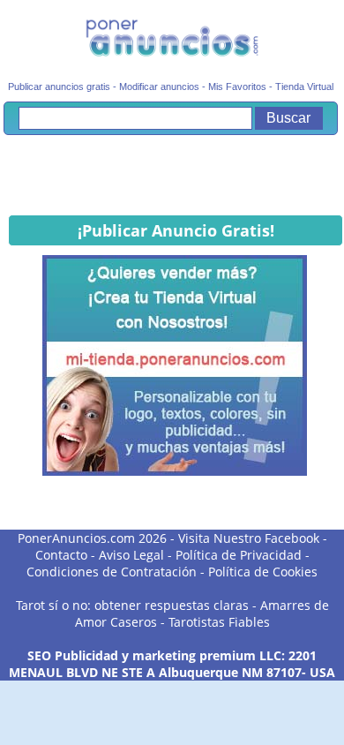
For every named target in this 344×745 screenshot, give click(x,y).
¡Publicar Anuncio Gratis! (176, 230)
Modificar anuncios (159, 86)
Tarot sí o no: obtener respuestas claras (132, 605)
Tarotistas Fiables (219, 621)
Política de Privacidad (239, 554)
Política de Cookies (263, 571)
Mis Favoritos (237, 86)
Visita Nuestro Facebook (248, 538)
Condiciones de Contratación (111, 571)
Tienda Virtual (304, 86)
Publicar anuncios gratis (59, 86)
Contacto (61, 554)
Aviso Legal (131, 554)
